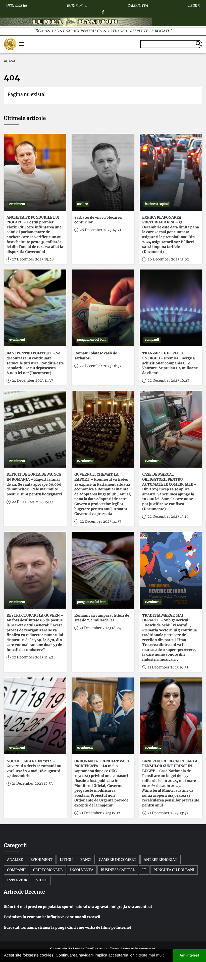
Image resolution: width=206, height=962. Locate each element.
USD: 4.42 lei (16, 4)
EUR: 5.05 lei (77, 4)
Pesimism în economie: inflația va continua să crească (52, 917)
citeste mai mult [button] (150, 955)
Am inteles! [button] (189, 955)
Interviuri (18, 880)
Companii (16, 870)
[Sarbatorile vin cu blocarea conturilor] (103, 172)
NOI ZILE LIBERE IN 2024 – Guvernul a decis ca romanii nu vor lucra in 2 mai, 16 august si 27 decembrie (34, 768)
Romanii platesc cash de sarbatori (95, 355)
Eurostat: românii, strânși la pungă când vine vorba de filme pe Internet (67, 927)
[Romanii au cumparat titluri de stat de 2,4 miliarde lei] (103, 570)
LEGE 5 (194, 4)
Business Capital (118, 870)
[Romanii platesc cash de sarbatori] (103, 307)
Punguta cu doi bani (173, 870)
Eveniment (41, 859)
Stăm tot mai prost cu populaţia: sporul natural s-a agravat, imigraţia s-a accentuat (78, 906)
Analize (15, 859)
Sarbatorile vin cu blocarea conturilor (98, 220)
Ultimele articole (25, 118)
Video (41, 880)
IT (144, 870)
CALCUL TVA (138, 4)
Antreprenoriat (160, 859)
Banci (85, 859)
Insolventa (81, 870)
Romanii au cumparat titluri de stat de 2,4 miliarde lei (101, 618)
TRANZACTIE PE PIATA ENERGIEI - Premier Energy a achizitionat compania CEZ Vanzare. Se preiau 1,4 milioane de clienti (170, 363)
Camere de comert (117, 859)
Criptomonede (48, 870)
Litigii (66, 859)
